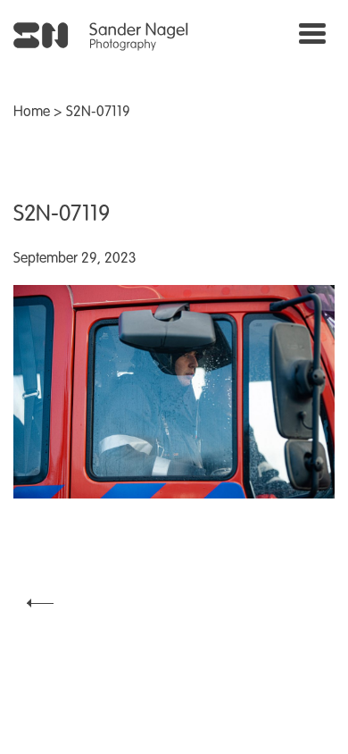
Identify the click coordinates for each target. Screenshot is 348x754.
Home (31, 112)
